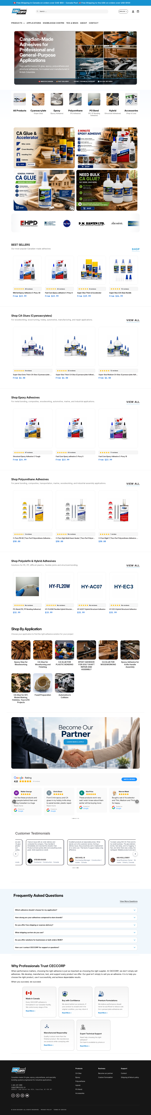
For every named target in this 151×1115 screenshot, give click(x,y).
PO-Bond (78, 1089)
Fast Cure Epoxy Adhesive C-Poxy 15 (113, 456)
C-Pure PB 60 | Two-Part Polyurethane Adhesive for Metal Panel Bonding (32, 538)
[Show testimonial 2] (74, 867)
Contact (93, 23)
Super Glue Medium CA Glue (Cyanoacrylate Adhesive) (118, 375)
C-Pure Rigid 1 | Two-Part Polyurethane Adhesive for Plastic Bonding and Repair (118, 538)
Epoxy (77, 1077)
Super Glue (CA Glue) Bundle (120, 293)
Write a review (129, 779)
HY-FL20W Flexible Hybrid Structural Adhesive (59, 609)
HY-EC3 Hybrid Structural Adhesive (122, 609)
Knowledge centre (53, 23)
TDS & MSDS (72, 23)
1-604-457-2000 (16, 1085)
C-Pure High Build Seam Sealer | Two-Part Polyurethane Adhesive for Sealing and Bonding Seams (75, 538)
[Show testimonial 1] (73, 867)
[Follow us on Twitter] (18, 1095)
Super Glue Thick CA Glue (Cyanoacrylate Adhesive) (75, 375)
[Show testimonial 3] (76, 867)
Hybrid (77, 1085)
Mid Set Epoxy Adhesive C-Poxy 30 (26, 293)
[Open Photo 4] (106, 190)
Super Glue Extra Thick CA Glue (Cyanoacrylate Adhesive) (32, 375)
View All (133, 320)
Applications (34, 23)
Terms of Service (60, 1109)
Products (16, 23)
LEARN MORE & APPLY (75, 742)
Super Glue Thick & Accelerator (89, 293)
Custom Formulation (105, 1077)
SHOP (136, 249)
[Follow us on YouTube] (27, 1095)
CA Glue (78, 1073)
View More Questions (128, 901)
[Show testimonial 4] (77, 867)
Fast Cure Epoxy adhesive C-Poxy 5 (59, 293)
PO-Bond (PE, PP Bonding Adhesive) (27, 609)
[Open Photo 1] (44, 147)
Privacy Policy (46, 1109)
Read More (30, 1011)
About (83, 23)
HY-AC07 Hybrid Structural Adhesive (91, 609)
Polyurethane (80, 1081)
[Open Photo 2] (106, 147)
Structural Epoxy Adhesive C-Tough (26, 456)
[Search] (38, 11)
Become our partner (105, 1073)
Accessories (79, 1093)
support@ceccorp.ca (18, 1087)
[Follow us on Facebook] (13, 1095)
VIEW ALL (133, 483)
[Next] (140, 277)
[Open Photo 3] (44, 190)
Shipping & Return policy (130, 1077)
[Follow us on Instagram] (22, 1095)
